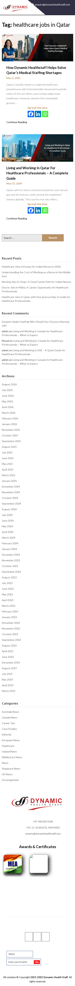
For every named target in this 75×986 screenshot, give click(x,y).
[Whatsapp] (45, 114)
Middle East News (12, 757)
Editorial (6, 734)
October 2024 (10, 497)
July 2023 (7, 583)
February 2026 (10, 418)
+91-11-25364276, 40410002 (43, 827)
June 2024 (8, 520)
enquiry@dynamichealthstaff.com (52, 4)
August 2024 (9, 509)
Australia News (10, 711)
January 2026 (9, 424)
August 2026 (9, 384)
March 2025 (8, 475)
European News (11, 740)
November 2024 (11, 492)
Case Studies (9, 728)
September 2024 (11, 503)
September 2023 (11, 571)
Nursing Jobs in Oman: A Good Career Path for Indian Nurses (36, 281)
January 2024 (9, 549)
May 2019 (7, 679)
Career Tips (8, 723)
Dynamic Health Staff (14, 321)
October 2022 (10, 634)
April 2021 (7, 651)
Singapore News (11, 768)
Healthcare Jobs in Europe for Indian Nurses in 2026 (31, 266)
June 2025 (8, 458)
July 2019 (7, 673)
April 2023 (7, 600)
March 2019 (8, 690)
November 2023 (11, 560)
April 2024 (7, 531)
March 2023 (8, 605)
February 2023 (10, 611)
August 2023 (9, 577)
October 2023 (10, 566)
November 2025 (11, 429)
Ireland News (9, 751)
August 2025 (9, 446)
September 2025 (11, 441)
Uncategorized (10, 779)
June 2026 (8, 395)
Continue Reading (16, 122)
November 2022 (11, 628)
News (5, 762)
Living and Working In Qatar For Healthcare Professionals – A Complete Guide (37, 173)
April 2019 (7, 685)
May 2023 (7, 594)
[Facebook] (31, 114)
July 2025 (7, 452)
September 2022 (11, 639)
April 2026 (7, 407)
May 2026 (7, 401)
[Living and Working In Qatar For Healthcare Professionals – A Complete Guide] (37, 147)
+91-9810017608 (43, 821)
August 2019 (9, 668)
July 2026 (7, 390)
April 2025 (7, 469)
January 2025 (9, 480)
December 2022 (11, 622)
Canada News (9, 717)
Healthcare (8, 745)
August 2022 (9, 645)
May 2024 (7, 526)
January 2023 (9, 617)
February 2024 (10, 543)
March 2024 (8, 537)
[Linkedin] (38, 114)
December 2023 (11, 554)
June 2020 (8, 656)
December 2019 (11, 662)
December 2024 (11, 486)
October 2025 (10, 435)
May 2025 (7, 463)
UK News (7, 774)
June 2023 (8, 588)
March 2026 (8, 412)
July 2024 (7, 514)
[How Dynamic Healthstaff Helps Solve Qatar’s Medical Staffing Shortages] (37, 47)
